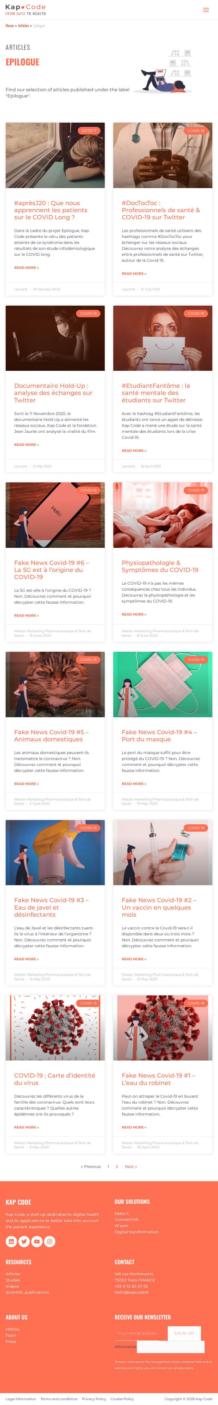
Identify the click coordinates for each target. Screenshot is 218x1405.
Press (11, 1341)
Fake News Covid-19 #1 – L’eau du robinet (158, 1079)
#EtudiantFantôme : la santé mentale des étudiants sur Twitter (156, 392)
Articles (13, 1274)
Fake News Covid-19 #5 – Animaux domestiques (51, 736)
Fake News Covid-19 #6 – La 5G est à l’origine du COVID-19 (51, 569)
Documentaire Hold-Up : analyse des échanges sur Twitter (53, 392)
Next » (131, 1166)
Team (11, 1335)
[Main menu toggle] (206, 9)
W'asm (121, 1225)
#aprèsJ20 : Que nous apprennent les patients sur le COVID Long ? (50, 210)
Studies (13, 1280)
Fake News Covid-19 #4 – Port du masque (159, 736)
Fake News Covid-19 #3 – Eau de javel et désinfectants (51, 907)
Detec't (122, 1213)
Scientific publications (27, 1292)
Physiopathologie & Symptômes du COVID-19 (160, 566)
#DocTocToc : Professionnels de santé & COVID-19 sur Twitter (161, 210)
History (13, 1329)
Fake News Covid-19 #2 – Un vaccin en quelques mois (159, 907)
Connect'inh (127, 1219)
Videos (12, 1286)
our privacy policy (180, 1368)
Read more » (26, 267)
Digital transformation (136, 1232)
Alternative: (126, 1346)
